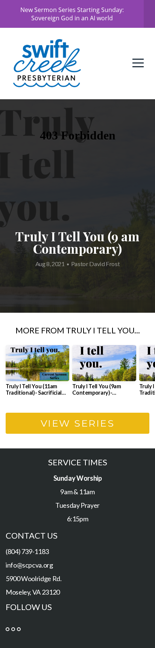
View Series (78, 423)
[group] (37, 373)
